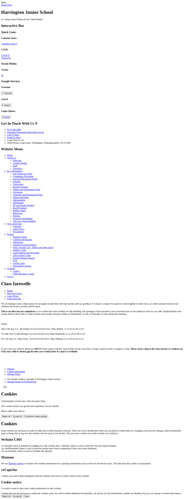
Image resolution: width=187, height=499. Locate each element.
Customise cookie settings (36, 416)
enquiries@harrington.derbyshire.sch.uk (25, 132)
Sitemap (10, 369)
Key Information (14, 171)
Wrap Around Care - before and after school (33, 247)
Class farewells (14, 299)
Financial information (23, 218)
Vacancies (17, 168)
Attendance (18, 242)
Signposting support (22, 266)
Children (11, 268)
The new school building (24, 221)
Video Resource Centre (23, 274)
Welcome (17, 160)
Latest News (18, 229)
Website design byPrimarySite (21, 382)
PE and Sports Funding (23, 205)
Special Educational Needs (25, 179)
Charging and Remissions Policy (28, 195)
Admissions (18, 202)
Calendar (17, 226)
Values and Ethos (21, 197)
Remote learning (20, 187)
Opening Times (20, 237)
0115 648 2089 (14, 129)
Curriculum (18, 184)
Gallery (16, 271)
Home (10, 155)
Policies (16, 216)
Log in (6, 117)
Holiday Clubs (19, 250)
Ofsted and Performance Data (26, 189)
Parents (10, 234)
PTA (15, 260)
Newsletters (18, 231)
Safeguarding (19, 200)
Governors (18, 192)
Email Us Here (14, 137)
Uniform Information (22, 239)
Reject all (6, 416)
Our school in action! (22, 173)
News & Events (14, 224)
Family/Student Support (24, 258)
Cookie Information (16, 371)
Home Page (6, 5)
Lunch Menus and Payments (26, 253)
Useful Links (19, 263)
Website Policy (14, 374)
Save (27, 496)
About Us (11, 158)
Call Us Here (13, 135)
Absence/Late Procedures (24, 245)
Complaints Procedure (23, 176)
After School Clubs (22, 255)
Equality (17, 181)
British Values (19, 210)
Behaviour (17, 213)
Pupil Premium (20, 208)
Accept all (17, 416)
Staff (15, 166)
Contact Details (20, 163)
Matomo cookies (16, 463)
